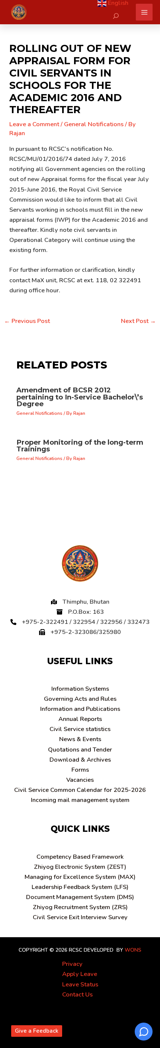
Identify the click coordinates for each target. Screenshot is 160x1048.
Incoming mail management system (80, 800)
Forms (80, 769)
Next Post (138, 321)
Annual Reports (80, 719)
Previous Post (27, 321)
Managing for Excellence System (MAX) (80, 877)
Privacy (72, 964)
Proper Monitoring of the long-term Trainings (79, 445)
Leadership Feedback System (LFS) (80, 887)
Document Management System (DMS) (80, 897)
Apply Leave (79, 974)
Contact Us (77, 994)
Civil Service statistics (80, 729)
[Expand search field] (116, 15)
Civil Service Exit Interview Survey (80, 917)
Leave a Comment (34, 124)
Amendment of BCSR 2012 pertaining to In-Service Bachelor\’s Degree (79, 397)
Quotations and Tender (80, 749)
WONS (133, 950)
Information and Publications (80, 709)
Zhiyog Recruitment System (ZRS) (80, 907)
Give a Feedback (36, 1031)
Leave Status (80, 984)
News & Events (80, 739)
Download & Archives (80, 759)
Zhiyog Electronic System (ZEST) (80, 866)
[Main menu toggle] (144, 12)
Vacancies (80, 779)
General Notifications (94, 124)
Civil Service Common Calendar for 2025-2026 (80, 790)
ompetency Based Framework (80, 856)
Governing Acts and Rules (80, 698)
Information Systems (80, 688)
